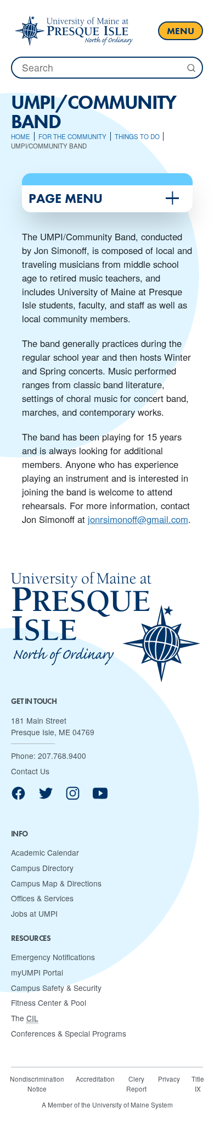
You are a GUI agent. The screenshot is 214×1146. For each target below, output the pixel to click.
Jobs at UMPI (34, 913)
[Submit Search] (190, 68)
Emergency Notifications (53, 956)
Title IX (198, 1083)
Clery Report (136, 1083)
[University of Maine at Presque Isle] (73, 30)
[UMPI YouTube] (100, 797)
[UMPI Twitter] (45, 797)
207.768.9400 (62, 755)
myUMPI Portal (37, 972)
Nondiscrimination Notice (37, 1083)
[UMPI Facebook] (18, 797)
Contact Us (30, 770)
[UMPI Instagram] (72, 797)
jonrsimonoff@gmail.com (138, 519)
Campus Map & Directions (56, 883)
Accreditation (95, 1078)
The (24, 1017)
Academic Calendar (45, 852)
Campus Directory (42, 867)
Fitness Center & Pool (48, 1002)
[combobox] (107, 67)
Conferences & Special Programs (68, 1033)
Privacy (169, 1078)
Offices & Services (42, 897)
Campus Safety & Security (56, 987)
